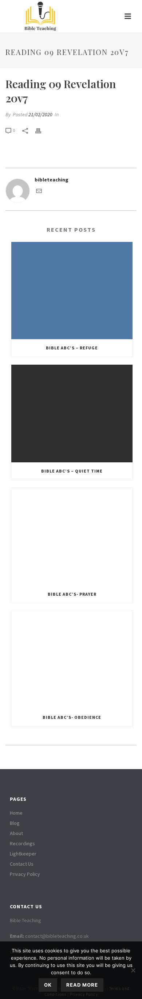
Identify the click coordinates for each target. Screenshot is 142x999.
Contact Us (21, 864)
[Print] (41, 130)
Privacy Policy (25, 874)
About (16, 833)
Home (16, 813)
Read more (82, 985)
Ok (48, 985)
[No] (133, 970)
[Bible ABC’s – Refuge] (72, 291)
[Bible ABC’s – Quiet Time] (72, 413)
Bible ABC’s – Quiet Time (72, 471)
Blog (15, 823)
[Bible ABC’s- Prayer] (72, 536)
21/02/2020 (40, 114)
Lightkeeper (23, 853)
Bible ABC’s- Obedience (72, 717)
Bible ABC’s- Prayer (72, 594)
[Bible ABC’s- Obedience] (72, 660)
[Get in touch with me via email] (39, 192)
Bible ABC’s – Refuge (72, 347)
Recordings (22, 843)
